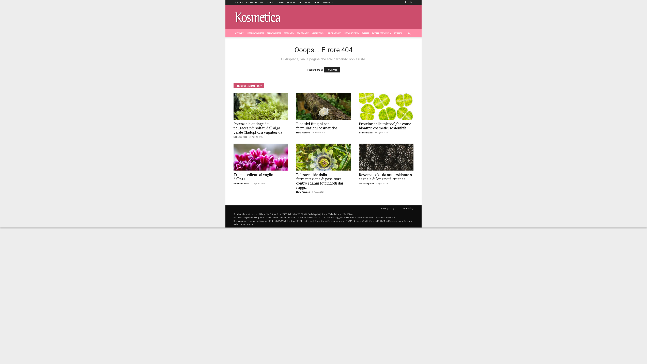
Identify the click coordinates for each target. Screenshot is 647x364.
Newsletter (328, 2)
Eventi (365, 33)
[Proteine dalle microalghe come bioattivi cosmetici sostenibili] (386, 106)
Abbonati (291, 2)
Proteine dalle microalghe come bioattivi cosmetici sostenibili (385, 126)
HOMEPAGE (332, 70)
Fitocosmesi (274, 33)
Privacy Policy (387, 208)
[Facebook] (405, 2)
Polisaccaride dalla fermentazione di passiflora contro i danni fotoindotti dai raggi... (319, 181)
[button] (409, 33)
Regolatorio (352, 33)
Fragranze (303, 33)
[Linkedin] (410, 2)
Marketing (318, 33)
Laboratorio (334, 33)
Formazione (251, 2)
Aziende (398, 33)
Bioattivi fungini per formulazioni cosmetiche (316, 126)
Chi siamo (238, 2)
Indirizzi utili (304, 2)
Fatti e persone (380, 33)
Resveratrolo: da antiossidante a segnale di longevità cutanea (385, 176)
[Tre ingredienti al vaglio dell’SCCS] (261, 157)
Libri (262, 2)
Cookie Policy (407, 208)
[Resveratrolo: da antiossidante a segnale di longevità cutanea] (386, 157)
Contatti (316, 2)
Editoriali (280, 2)
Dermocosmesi (256, 33)
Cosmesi (239, 33)
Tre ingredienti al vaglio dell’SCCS (253, 176)
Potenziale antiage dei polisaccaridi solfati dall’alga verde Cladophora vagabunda (258, 128)
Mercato (289, 33)
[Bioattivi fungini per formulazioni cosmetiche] (323, 106)
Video (270, 2)
